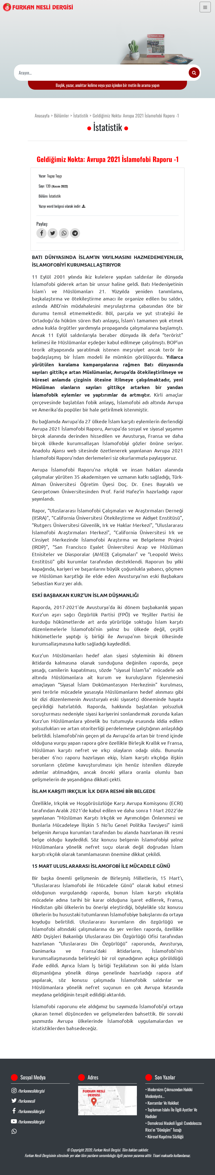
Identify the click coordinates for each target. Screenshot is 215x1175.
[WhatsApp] (64, 233)
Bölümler (61, 115)
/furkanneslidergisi (30, 1091)
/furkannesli (26, 1101)
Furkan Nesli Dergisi (106, 1150)
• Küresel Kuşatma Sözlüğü (164, 1136)
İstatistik (80, 115)
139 (57, 186)
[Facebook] (41, 233)
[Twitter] (53, 233)
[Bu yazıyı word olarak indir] (83, 206)
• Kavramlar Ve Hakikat (162, 1103)
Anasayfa (42, 115)
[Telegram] (75, 233)
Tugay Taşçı (54, 176)
